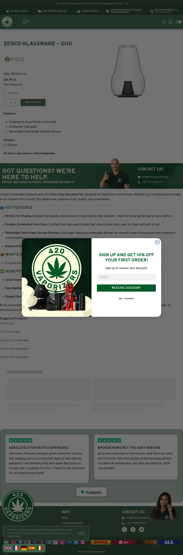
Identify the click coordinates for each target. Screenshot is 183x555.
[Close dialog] (157, 242)
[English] (8, 548)
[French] (16, 548)
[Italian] (40, 548)
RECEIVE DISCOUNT (126, 288)
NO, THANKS (126, 298)
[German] (24, 548)
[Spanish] (32, 548)
